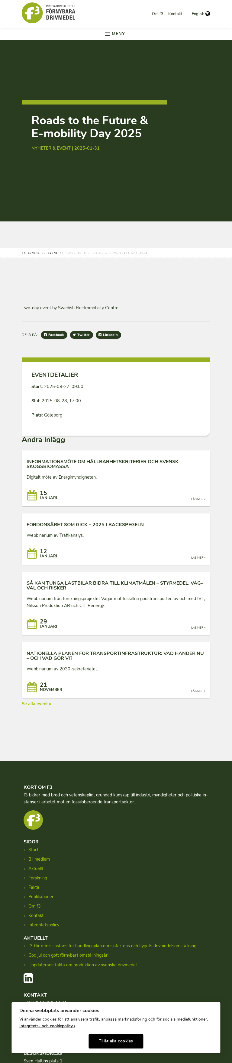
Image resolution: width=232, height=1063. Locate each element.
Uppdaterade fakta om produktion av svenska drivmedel (82, 965)
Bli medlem (39, 859)
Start (33, 850)
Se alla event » (36, 704)
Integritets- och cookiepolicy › (47, 1026)
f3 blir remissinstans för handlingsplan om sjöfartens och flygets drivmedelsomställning (112, 946)
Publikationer (40, 897)
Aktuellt (35, 868)
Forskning (37, 878)
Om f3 (157, 14)
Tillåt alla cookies (116, 1041)
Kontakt (175, 14)
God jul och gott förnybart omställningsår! (68, 955)
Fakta (33, 887)
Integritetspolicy (43, 925)
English (198, 14)
